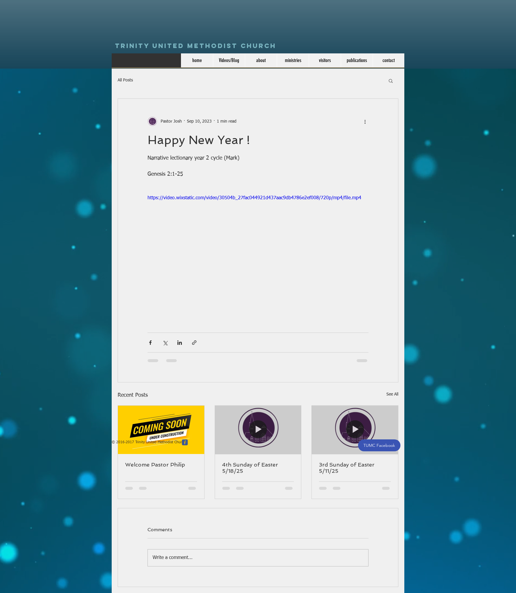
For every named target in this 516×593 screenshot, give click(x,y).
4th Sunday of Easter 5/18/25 (250, 467)
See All (392, 394)
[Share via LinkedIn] (179, 342)
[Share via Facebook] (150, 342)
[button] (391, 80)
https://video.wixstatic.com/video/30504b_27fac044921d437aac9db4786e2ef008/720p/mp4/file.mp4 (254, 198)
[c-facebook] (185, 442)
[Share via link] (194, 342)
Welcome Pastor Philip (155, 464)
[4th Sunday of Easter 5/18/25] (258, 430)
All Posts (125, 80)
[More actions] (364, 121)
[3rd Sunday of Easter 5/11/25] (355, 430)
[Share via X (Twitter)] (165, 342)
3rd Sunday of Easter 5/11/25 (346, 467)
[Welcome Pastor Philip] (161, 430)
